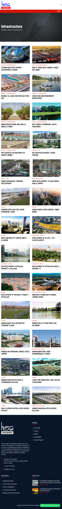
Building (35, 178)
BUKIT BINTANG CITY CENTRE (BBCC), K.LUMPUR (14, 239)
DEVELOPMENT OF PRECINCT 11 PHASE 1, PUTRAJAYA (15, 296)
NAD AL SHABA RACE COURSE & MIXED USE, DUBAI (45, 68)
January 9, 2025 (43, 484)
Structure (41, 405)
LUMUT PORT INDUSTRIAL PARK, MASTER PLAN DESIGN (46, 381)
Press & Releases (38, 440)
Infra (3, 65)
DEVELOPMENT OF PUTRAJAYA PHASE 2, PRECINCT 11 (46, 267)
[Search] (61, 5)
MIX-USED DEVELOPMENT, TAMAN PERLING (43, 154)
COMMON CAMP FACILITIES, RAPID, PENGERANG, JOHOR (12, 210)
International (11, 65)
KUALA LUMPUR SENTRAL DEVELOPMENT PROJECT (15, 409)
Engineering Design (8, 481)
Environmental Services (9, 490)
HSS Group (30, 505)
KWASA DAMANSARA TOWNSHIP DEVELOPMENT (12, 182)
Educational (37, 292)
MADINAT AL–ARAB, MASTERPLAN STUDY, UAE (15, 97)
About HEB (37, 428)
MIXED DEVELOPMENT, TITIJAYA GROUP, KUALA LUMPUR (45, 182)
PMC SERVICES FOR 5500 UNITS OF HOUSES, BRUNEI (13, 154)
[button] (50, 505)
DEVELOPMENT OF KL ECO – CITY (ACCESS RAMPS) (43, 239)
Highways (36, 235)
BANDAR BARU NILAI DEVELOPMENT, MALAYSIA (44, 409)
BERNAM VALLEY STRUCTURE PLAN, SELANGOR (44, 324)
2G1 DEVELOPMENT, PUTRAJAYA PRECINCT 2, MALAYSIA (12, 267)
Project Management (9, 487)
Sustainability (37, 437)
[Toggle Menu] (58, 11)
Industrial (36, 349)
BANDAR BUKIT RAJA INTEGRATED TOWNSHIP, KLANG (12, 324)
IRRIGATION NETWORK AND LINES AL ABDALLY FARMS (13, 125)
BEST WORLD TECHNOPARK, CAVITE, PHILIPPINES (44, 125)
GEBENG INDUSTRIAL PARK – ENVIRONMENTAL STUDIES (41, 352)
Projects (36, 431)
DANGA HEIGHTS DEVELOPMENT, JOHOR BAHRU (45, 210)
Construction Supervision (10, 484)
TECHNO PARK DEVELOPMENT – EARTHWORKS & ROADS (12, 68)
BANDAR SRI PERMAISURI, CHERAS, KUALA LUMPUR (15, 352)
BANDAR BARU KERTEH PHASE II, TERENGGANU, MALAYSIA (12, 381)
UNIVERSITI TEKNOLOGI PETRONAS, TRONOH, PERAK (44, 296)
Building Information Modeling (11, 493)
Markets (36, 434)
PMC (38, 150)
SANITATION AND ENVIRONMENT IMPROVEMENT (43, 97)
